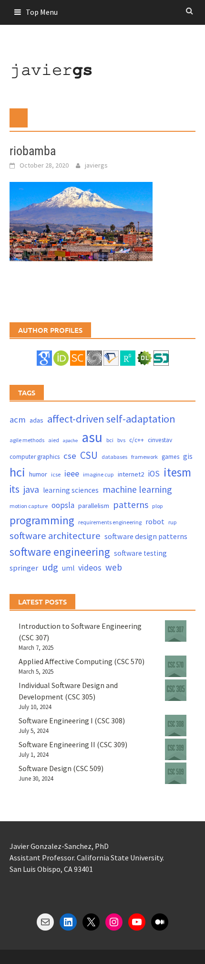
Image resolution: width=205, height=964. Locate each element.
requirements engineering (110, 522)
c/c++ (136, 440)
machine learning (137, 489)
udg (50, 567)
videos (90, 567)
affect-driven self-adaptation (111, 418)
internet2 (131, 474)
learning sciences (71, 490)
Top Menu (42, 12)
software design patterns (145, 536)
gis (188, 456)
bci (109, 440)
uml (68, 567)
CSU (89, 455)
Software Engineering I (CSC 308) (72, 720)
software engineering (60, 552)
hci (17, 472)
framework (144, 456)
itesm (177, 472)
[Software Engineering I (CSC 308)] (175, 725)
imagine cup (98, 474)
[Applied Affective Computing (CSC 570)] (175, 666)
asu (92, 437)
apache (70, 440)
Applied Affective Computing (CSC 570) (81, 661)
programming (42, 520)
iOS (154, 473)
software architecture (55, 536)
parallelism (93, 505)
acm (18, 419)
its (15, 489)
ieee (71, 473)
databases (114, 456)
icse (56, 474)
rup (172, 522)
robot (154, 521)
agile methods (27, 440)
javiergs (96, 165)
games (170, 457)
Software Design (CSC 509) (61, 768)
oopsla (62, 505)
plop (157, 505)
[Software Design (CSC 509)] (175, 773)
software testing (140, 553)
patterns (130, 504)
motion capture (29, 505)
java (31, 489)
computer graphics (35, 457)
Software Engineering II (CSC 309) (73, 744)
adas (36, 420)
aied (53, 440)
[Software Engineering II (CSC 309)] (175, 749)
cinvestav (160, 440)
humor (38, 474)
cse (69, 455)
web (113, 567)
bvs (121, 440)
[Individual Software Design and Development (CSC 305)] (175, 690)
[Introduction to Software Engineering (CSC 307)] (175, 631)
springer (24, 568)
